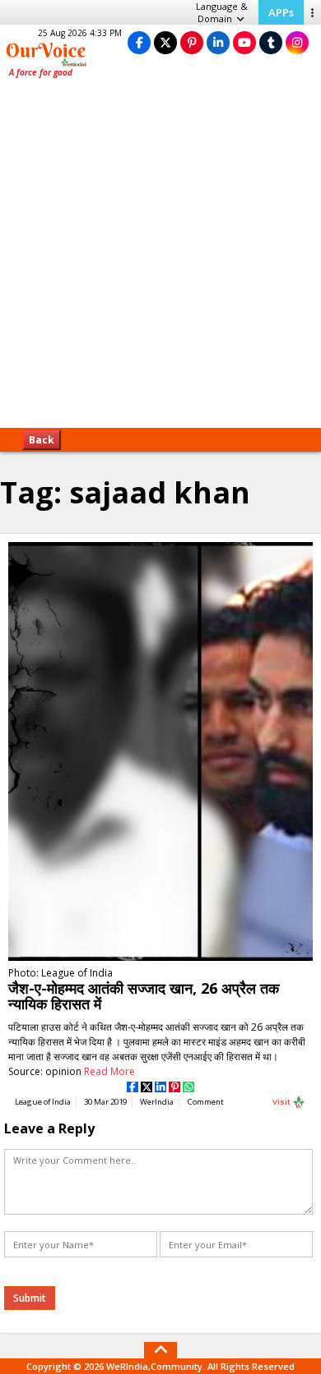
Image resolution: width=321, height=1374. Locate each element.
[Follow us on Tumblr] (270, 42)
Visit (282, 1101)
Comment (206, 1101)
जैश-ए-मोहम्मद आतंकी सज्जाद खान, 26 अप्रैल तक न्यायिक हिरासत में (143, 995)
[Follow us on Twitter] (165, 42)
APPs (281, 12)
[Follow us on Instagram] (297, 42)
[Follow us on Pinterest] (191, 42)
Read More (109, 1071)
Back (41, 440)
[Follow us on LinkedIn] (218, 42)
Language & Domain (222, 12)
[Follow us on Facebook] (139, 42)
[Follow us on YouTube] (244, 42)
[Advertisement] (160, 259)
